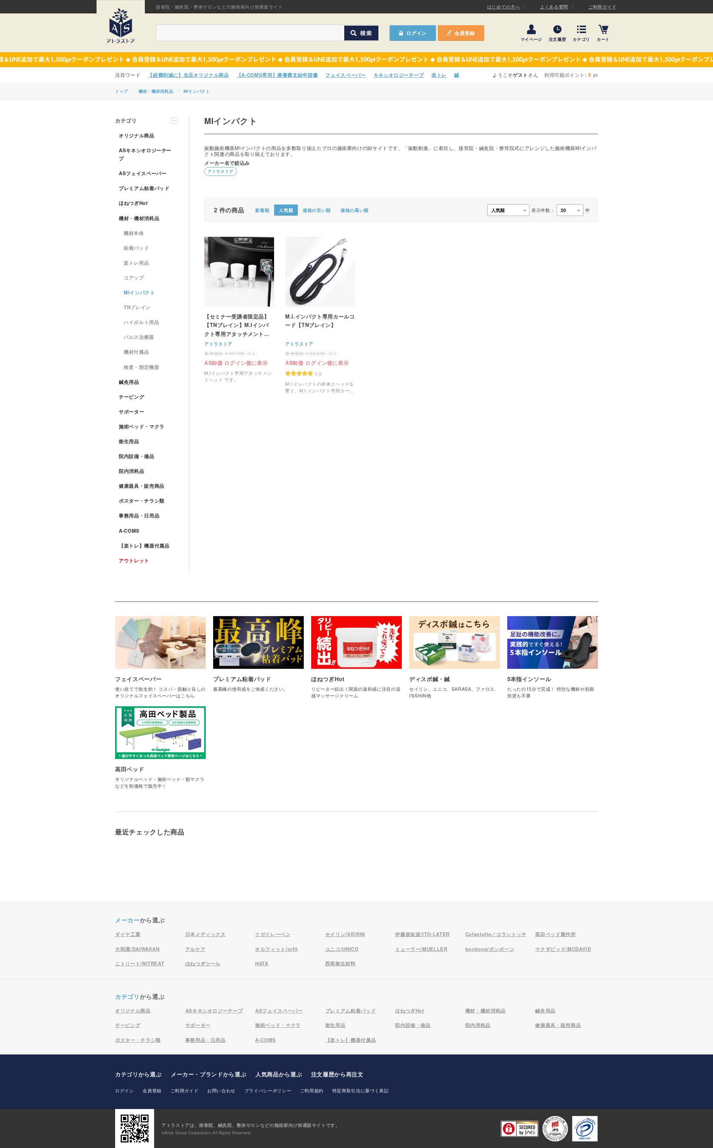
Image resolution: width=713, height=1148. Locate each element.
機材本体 (134, 232)
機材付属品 (136, 351)
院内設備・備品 (136, 455)
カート (603, 38)
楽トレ (439, 74)
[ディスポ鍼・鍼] (454, 661)
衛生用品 (129, 441)
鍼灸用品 (129, 381)
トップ (121, 91)
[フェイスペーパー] (160, 661)
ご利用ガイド (602, 6)
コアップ (134, 277)
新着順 (262, 210)
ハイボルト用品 (141, 322)
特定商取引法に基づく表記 (360, 1090)
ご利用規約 (311, 1090)
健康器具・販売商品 (142, 485)
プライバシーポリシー (268, 1090)
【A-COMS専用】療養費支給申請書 (277, 74)
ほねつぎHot (133, 202)
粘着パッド (136, 247)
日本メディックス (205, 934)
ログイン (124, 1090)
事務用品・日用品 (139, 515)
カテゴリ (581, 38)
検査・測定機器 (141, 366)
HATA (261, 963)
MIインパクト (196, 91)
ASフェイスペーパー (143, 173)
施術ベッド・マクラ (142, 426)
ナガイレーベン (273, 934)
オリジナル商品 (136, 135)
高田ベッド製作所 (555, 934)
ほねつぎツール (203, 963)
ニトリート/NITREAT (139, 963)
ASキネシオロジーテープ (145, 154)
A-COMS (129, 530)
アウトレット (134, 560)
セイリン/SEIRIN (345, 934)
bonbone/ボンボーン (489, 948)
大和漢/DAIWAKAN (137, 948)
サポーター (131, 411)
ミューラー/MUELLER (421, 948)
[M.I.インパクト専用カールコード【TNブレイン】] (320, 315)
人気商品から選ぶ (278, 1074)
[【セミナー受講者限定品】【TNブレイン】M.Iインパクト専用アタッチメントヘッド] (239, 310)
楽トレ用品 (136, 262)
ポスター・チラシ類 (142, 500)
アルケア (195, 948)
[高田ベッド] (160, 751)
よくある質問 (554, 6)
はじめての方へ (503, 6)
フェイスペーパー (345, 74)
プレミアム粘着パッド (144, 188)
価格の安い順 (317, 210)
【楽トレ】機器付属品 (144, 545)
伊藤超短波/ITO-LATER (422, 934)
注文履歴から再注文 (337, 1074)
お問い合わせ (221, 1090)
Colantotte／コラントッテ (496, 934)
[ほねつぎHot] (356, 661)
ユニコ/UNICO (342, 948)
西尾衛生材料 (340, 963)
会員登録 (465, 32)
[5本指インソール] (552, 661)
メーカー (127, 920)
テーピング (131, 396)
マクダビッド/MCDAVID (563, 948)
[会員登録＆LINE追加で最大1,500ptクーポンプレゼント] (356, 59)
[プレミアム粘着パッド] (258, 658)
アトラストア (221, 171)
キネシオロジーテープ (399, 74)
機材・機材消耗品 (156, 91)
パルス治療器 (139, 336)
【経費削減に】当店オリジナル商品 (188, 74)
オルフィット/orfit (276, 948)
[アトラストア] (121, 25)
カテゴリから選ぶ (138, 1074)
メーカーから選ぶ (208, 1074)
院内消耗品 (131, 470)
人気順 (286, 210)
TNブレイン (137, 307)
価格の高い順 (355, 210)
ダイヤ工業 (127, 934)
